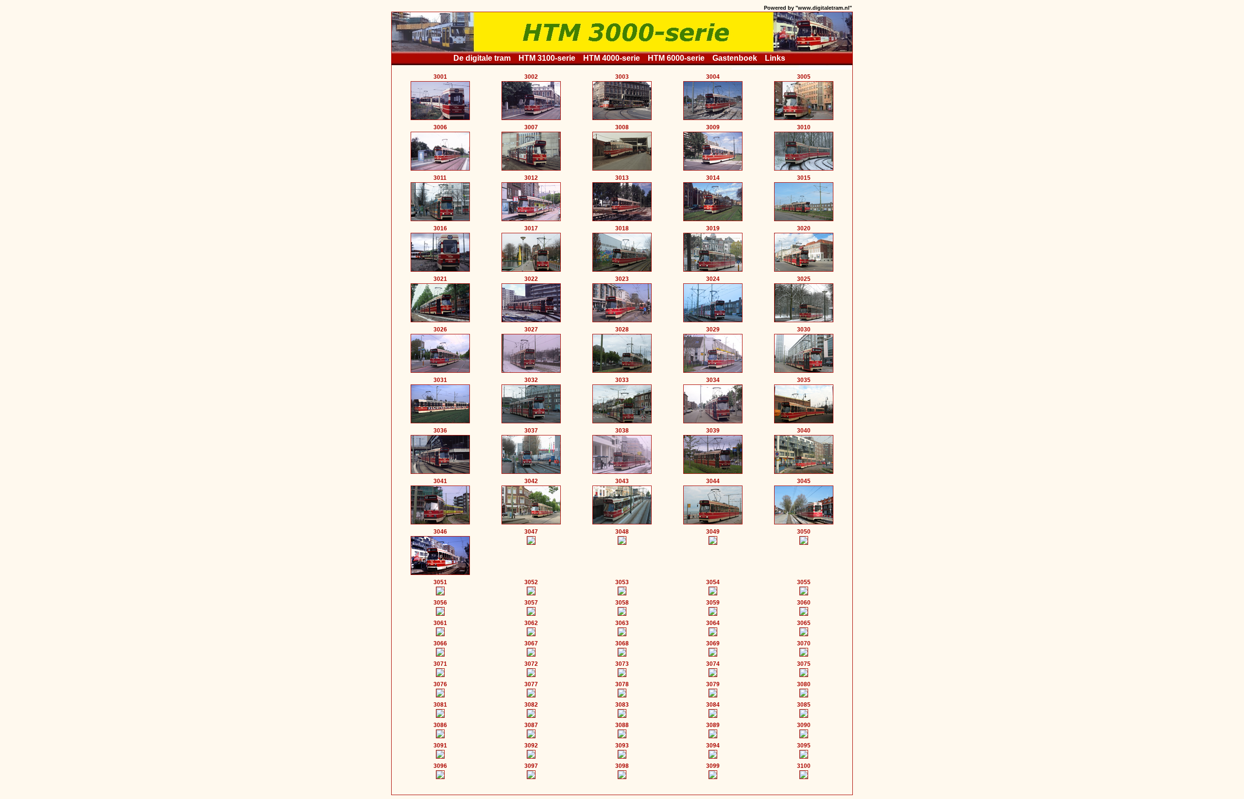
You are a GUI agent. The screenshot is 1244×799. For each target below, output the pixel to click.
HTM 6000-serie (676, 58)
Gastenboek (734, 58)
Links (775, 58)
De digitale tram (482, 58)
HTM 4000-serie (611, 58)
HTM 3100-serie (546, 58)
